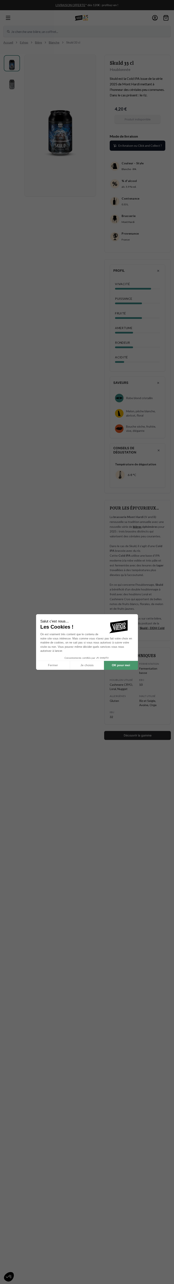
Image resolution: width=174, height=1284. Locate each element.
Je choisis (87, 665)
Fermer (53, 665)
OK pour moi (121, 665)
